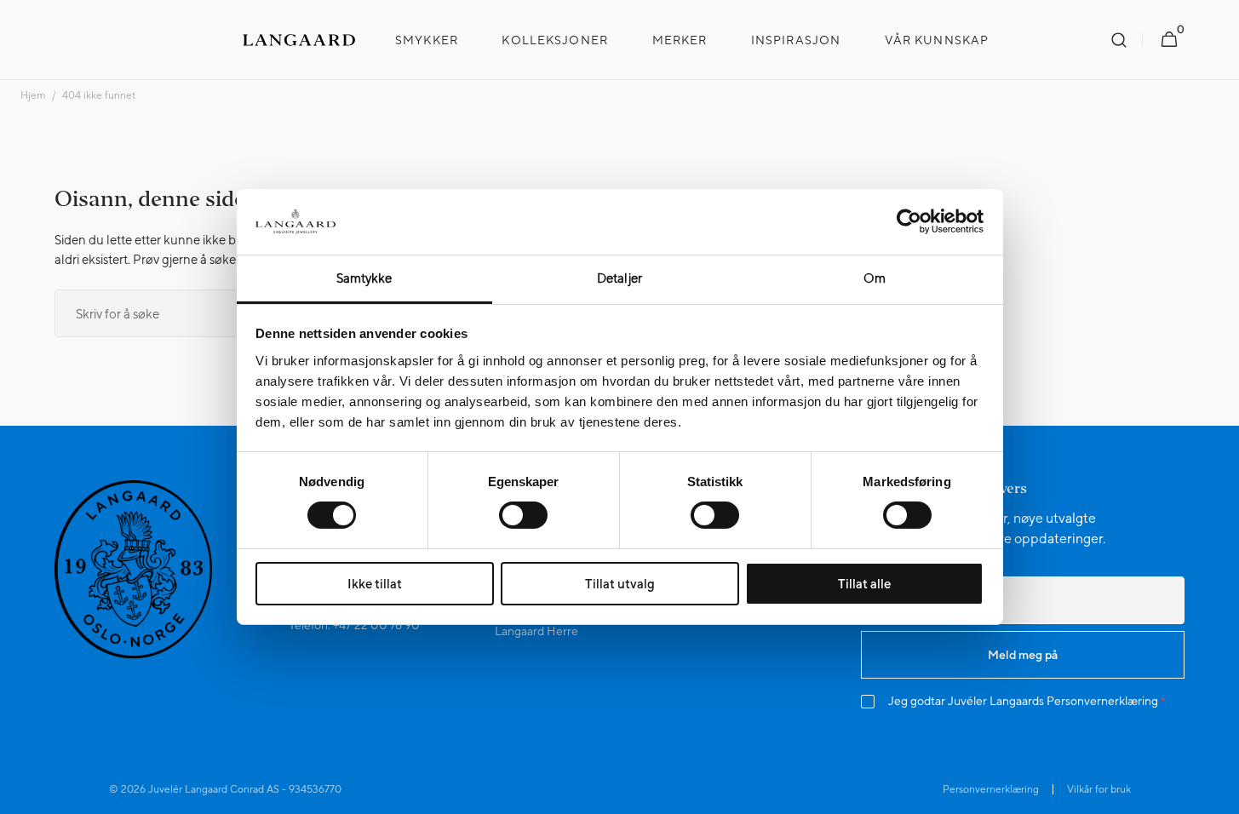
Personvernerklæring (1102, 701)
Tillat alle (864, 583)
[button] (1119, 40)
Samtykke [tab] (364, 278)
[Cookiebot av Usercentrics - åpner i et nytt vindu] (909, 221)
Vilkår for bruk (1099, 789)
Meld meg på (1023, 655)
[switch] (523, 515)
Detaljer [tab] (619, 278)
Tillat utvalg (620, 583)
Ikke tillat (374, 583)
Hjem (32, 95)
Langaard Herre (536, 631)
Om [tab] (874, 278)
